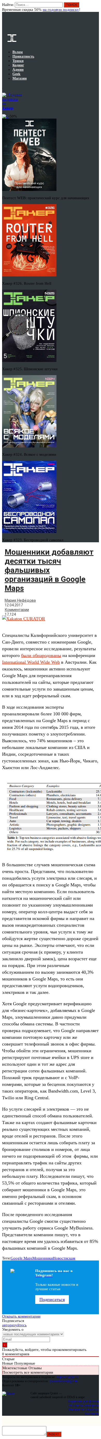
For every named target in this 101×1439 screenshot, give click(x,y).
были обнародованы (41, 655)
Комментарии (17, 609)
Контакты (92, 1413)
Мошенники (42, 1258)
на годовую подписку (61, 9)
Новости (60, 1258)
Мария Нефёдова (20, 600)
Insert (53, 1434)
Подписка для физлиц (83, 1401)
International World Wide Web (31, 662)
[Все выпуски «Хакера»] (2, 86)
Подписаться (52, 1299)
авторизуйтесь (14, 1325)
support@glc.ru (67, 1377)
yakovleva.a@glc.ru (63, 1381)
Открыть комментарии (21, 1316)
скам (71, 1258)
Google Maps (21, 1258)
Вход (95, 7)
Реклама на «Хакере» (83, 1409)
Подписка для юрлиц (84, 1405)
